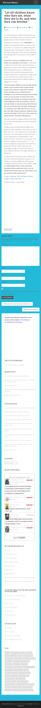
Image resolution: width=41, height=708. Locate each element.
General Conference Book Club (14, 670)
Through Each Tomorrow (17, 527)
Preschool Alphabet (11, 607)
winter (31, 690)
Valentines (24, 690)
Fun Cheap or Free (11, 554)
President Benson (24, 676)
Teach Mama (9, 611)
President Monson (22, 681)
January (15, 673)
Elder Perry (16, 664)
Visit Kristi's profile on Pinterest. (15, 365)
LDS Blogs (8, 628)
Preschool (14, 676)
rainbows (8, 687)
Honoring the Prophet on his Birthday (17, 376)
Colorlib (29, 704)
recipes (14, 687)
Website (4, 282)
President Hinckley (10, 681)
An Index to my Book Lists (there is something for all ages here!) (19, 381)
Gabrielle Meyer (14, 529)
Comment (4, 245)
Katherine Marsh (15, 517)
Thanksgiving (9, 690)
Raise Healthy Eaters (11, 562)
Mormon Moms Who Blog (13, 639)
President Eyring (9, 678)
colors (7, 655)
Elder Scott (24, 664)
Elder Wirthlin (9, 667)
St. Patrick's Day (27, 687)
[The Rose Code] (7, 506)
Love (28, 673)
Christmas (29, 653)
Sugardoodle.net (10, 573)
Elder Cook (8, 661)
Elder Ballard (9, 658)
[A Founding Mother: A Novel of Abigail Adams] (7, 481)
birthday (7, 653)
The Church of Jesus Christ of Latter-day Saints (20, 577)
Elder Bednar (18, 658)
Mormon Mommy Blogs (12, 636)
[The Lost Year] (7, 517)
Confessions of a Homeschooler (15, 596)
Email (3, 275)
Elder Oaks (8, 664)
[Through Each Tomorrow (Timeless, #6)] (7, 529)
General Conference (28, 667)
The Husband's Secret (16, 497)
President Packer (10, 684)
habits (26, 670)
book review (15, 653)
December (14, 655)
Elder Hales (16, 661)
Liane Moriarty (14, 499)
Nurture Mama (10, 2)
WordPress (20, 706)
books (22, 653)
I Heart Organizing (10, 558)
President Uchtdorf (22, 684)
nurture (7, 676)
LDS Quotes (8, 229)
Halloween (8, 673)
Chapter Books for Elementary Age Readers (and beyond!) (20, 390)
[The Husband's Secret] (7, 499)
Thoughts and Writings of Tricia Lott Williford (19, 581)
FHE (16, 667)
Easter (20, 655)
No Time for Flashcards (12, 599)
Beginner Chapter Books (12, 395)
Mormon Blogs (9, 632)
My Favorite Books (11, 386)
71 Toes (7, 550)
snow (19, 687)
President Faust (20, 678)
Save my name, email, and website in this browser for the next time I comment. (20, 292)
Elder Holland (25, 661)
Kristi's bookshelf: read (19, 477)
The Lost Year (14, 515)
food (19, 667)
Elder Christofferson (29, 658)
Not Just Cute (9, 603)
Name (4, 268)
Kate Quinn (13, 506)
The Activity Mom (10, 615)
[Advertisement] (20, 204)
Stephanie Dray (14, 484)
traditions (17, 690)
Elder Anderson (28, 655)
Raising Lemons (10, 566)
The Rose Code (14, 505)
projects (31, 684)
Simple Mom (9, 570)
